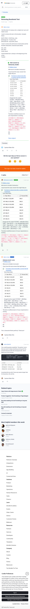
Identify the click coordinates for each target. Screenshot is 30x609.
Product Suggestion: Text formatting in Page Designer (14, 396)
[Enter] (2, 7)
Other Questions (5, 410)
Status (8, 561)
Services (8, 532)
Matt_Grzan (7, 27)
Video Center (10, 512)
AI (7, 473)
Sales (8, 496)
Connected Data (11, 476)
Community (9, 539)
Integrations (9, 463)
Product (8, 483)
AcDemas (8, 430)
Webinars (9, 522)
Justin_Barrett (7, 344)
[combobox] (15, 7)
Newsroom (9, 565)
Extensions (9, 466)
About (8, 552)
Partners (8, 529)
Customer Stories (11, 519)
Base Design (4, 404)
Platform (9, 456)
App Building (10, 470)
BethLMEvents (9, 434)
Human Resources (11, 493)
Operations (9, 489)
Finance (8, 499)
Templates (9, 542)
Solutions (9, 479)
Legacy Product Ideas (6, 398)
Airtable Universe (11, 545)
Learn (8, 502)
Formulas (5, 12)
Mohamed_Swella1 (8, 180)
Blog (7, 558)
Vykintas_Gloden (10, 439)
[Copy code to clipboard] (27, 356)
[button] (2, 3)
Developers (9, 535)
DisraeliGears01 (10, 444)
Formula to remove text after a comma (14, 190)
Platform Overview (11, 460)
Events (8, 509)
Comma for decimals (6, 413)
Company (9, 548)
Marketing (9, 486)
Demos (8, 516)
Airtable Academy (11, 506)
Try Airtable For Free (12, 568)
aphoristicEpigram (10, 425)
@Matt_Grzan (13, 67)
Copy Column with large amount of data (11, 391)
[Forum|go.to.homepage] (9, 3)
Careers (8, 555)
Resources (9, 525)
